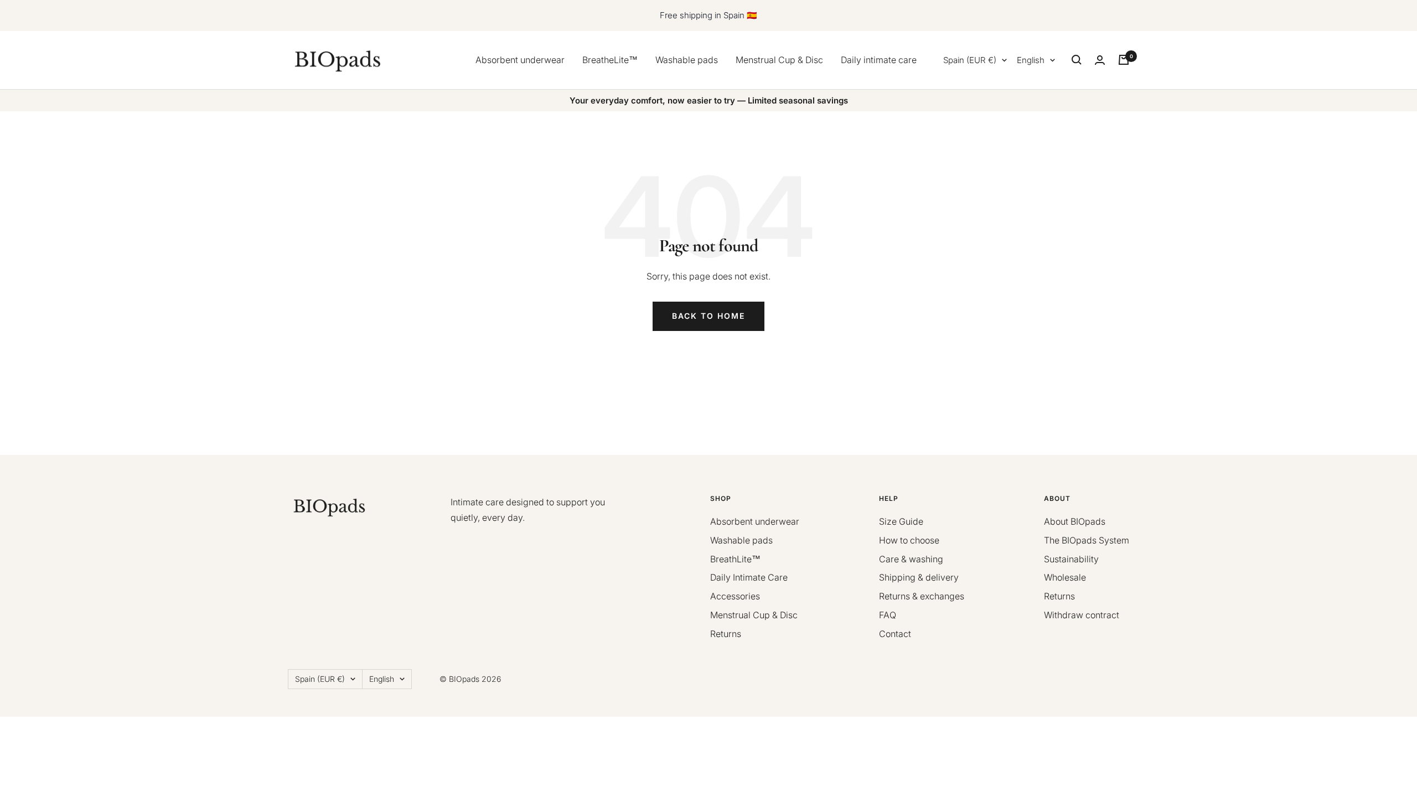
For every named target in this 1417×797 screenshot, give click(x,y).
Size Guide (901, 521)
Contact (895, 633)
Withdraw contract (1081, 614)
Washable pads (686, 59)
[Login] (1100, 60)
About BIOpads (1074, 521)
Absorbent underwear (520, 59)
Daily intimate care (879, 59)
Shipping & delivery (919, 577)
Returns (725, 633)
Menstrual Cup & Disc (779, 59)
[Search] (1077, 60)
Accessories (735, 596)
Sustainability (1071, 559)
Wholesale (1065, 577)
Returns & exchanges (921, 596)
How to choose (909, 540)
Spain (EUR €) (969, 60)
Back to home (708, 315)
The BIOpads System (1086, 540)
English (1030, 60)
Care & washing (911, 559)
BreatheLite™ (610, 59)
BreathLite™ (735, 559)
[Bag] (1123, 60)
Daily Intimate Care (749, 577)
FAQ (887, 614)
